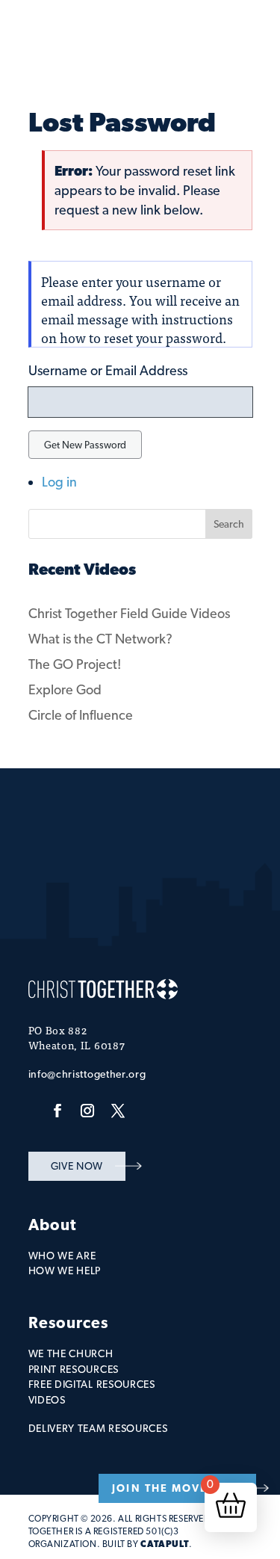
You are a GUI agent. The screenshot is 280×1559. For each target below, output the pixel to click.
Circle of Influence (80, 715)
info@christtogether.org (87, 1074)
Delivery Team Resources (98, 1428)
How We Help (65, 1270)
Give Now (77, 1166)
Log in (59, 482)
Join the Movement (177, 1488)
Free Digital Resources (91, 1384)
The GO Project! (74, 664)
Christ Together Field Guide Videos (129, 613)
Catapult (164, 1544)
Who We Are (62, 1256)
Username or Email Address (107, 370)
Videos (47, 1400)
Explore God (65, 689)
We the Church (70, 1353)
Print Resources (73, 1369)
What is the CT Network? (100, 638)
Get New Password (85, 445)
